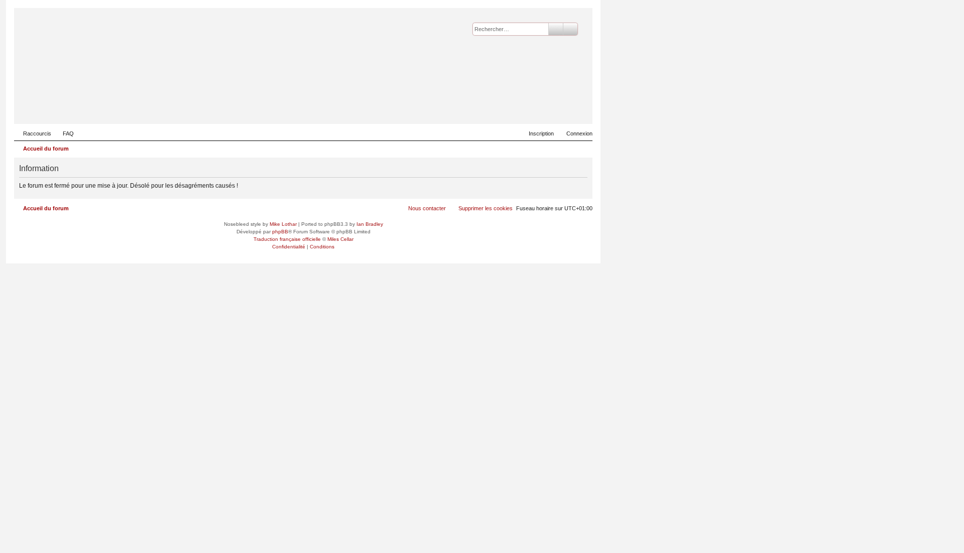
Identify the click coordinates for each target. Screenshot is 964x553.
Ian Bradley (369, 224)
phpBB (280, 231)
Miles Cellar (340, 239)
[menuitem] (64, 133)
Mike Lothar (283, 224)
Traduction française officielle (287, 239)
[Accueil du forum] (535, 108)
